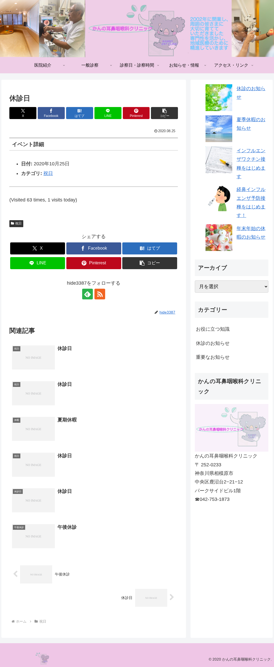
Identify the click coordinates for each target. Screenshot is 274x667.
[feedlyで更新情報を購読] (87, 294)
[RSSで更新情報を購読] (99, 294)
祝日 (48, 173)
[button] (164, 113)
